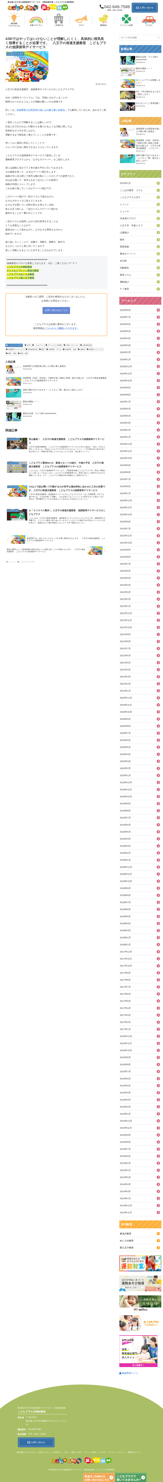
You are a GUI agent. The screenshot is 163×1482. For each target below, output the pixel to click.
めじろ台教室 (127, 1240)
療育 (42, 349)
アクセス (102, 1452)
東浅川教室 (125, 1233)
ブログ (66, 1452)
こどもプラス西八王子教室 (20, 277)
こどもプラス (39, 345)
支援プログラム (43, 1452)
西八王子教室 (127, 1247)
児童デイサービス (72, 345)
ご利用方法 (56, 1452)
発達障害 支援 (70, 349)
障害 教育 (24, 353)
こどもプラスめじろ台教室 (20, 274)
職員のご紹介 (76, 1452)
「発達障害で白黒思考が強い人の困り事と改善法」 (41, 110)
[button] (158, 37)
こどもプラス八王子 (15, 345)
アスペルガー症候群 (55, 345)
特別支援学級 (32, 349)
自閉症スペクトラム (96, 349)
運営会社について (134, 1452)
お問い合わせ (147, 7)
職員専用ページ (129, 1373)
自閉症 (82, 349)
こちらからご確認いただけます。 (62, 328)
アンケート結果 (90, 1452)
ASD (28, 345)
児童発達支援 (87, 345)
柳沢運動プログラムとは (26, 1452)
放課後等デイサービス (16, 349)
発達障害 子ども (55, 349)
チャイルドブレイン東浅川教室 (23, 270)
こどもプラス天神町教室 (19, 267)
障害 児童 (12, 353)
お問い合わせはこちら (56, 310)
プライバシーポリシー (116, 1452)
